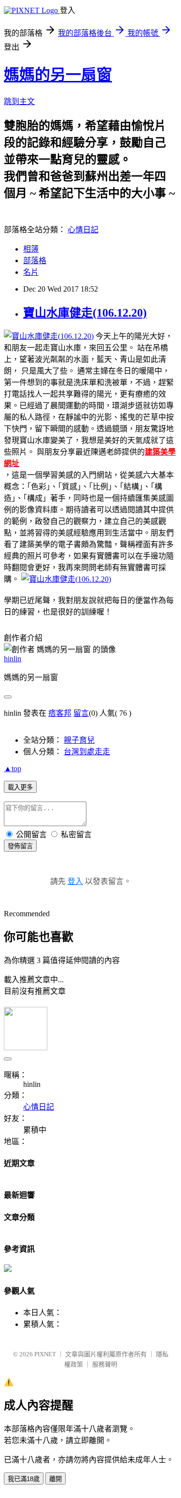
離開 (55, 1479)
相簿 (31, 249)
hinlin (12, 659)
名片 (31, 272)
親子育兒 (79, 740)
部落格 (34, 260)
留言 (81, 713)
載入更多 (20, 787)
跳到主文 (19, 101)
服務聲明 (104, 1364)
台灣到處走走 (87, 752)
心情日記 (83, 230)
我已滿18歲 (24, 1479)
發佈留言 (20, 846)
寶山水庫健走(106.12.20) (85, 313)
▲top (12, 768)
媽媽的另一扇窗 (58, 74)
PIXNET (45, 1354)
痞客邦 (59, 713)
